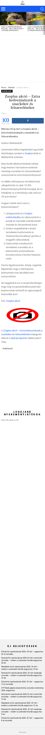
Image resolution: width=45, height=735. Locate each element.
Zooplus (29, 153)
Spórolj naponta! (19, 338)
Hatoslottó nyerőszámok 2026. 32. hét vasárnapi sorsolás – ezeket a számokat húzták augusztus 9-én (21, 711)
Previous (1, 23)
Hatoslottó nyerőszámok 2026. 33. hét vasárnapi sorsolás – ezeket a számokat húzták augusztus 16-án (21, 675)
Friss (22, 4)
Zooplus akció (13, 301)
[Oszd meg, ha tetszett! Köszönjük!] (28, 120)
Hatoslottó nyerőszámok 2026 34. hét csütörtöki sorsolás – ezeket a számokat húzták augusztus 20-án (21, 660)
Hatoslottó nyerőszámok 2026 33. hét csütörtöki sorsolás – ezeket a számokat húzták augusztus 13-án (21, 696)
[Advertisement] (22, 58)
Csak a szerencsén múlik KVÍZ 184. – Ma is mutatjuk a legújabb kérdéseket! (12, 28)
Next (43, 23)
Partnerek (22, 732)
